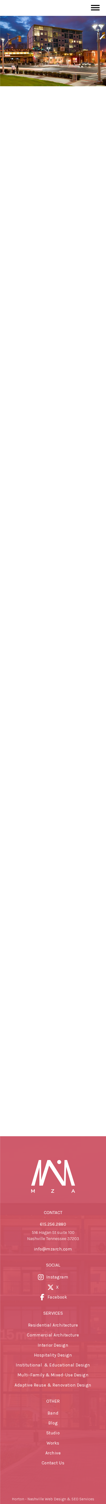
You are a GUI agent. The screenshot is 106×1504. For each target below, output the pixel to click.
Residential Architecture (53, 1325)
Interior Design (53, 1345)
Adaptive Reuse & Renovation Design (53, 1385)
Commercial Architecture (53, 1335)
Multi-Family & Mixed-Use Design (53, 1374)
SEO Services (82, 1499)
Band (53, 1413)
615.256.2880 (53, 1224)
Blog (53, 1422)
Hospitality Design (53, 1355)
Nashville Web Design (46, 1499)
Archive (53, 1452)
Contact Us (53, 1462)
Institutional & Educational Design (53, 1364)
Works (53, 1443)
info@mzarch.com (53, 1249)
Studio (53, 1432)
